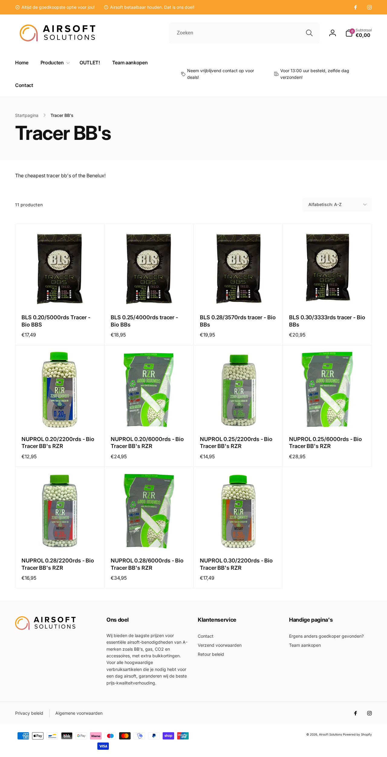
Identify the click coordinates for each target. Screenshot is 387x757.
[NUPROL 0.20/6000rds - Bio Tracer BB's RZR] (149, 417)
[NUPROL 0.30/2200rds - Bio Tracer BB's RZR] (238, 538)
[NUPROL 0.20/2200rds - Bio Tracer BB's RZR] (60, 417)
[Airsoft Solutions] (45, 628)
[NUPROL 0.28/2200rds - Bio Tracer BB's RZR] (60, 538)
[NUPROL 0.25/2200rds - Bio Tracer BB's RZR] (238, 417)
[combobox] (244, 32)
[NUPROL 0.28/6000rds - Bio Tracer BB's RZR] (149, 538)
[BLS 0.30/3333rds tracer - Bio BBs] (327, 295)
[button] (358, 32)
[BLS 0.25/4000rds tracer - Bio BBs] (149, 295)
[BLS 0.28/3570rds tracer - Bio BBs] (238, 295)
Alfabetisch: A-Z (325, 204)
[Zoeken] (309, 33)
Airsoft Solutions (330, 734)
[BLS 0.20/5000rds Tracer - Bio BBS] (60, 295)
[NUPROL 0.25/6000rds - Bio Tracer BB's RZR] (327, 417)
